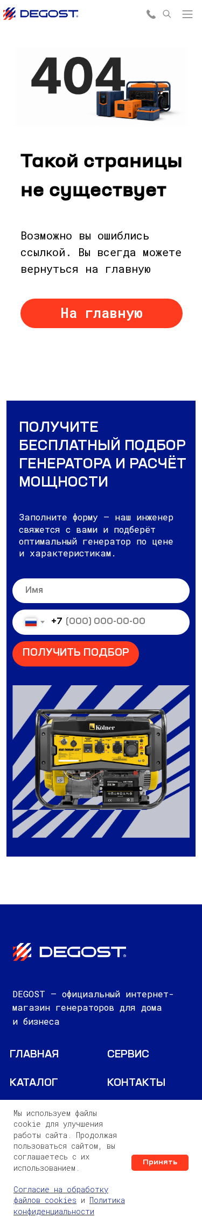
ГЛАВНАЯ (34, 1055)
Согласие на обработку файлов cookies (60, 1194)
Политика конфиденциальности (69, 1205)
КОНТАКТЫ (136, 1083)
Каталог (34, 1083)
